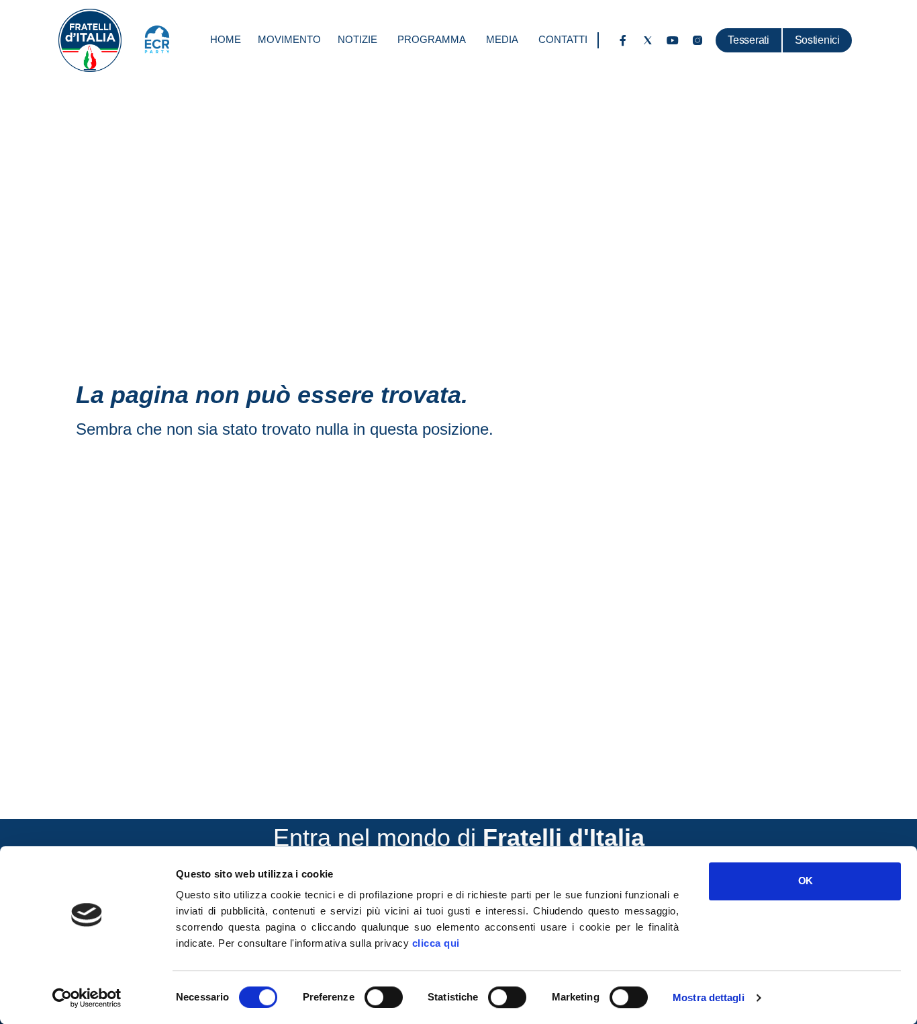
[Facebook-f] (623, 40)
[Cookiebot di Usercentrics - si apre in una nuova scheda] (87, 998)
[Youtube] (672, 40)
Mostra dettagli (708, 997)
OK (805, 880)
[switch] (384, 997)
